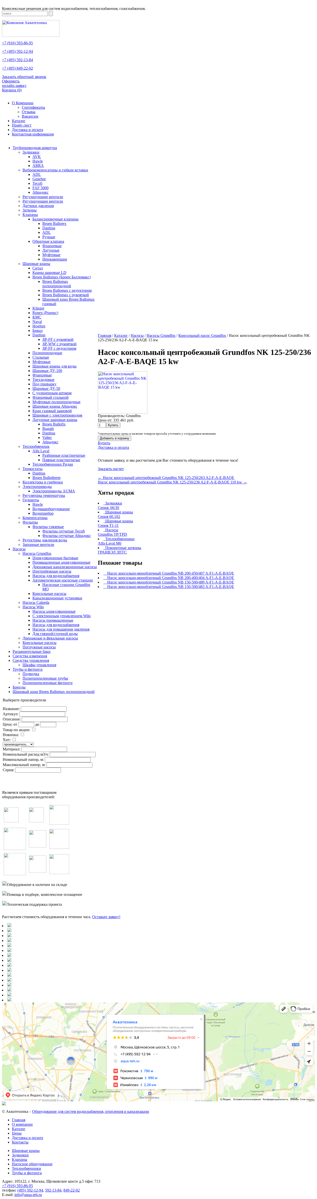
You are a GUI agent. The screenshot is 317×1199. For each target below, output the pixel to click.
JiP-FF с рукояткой (58, 339)
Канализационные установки (57, 598)
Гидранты (31, 500)
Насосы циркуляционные (54, 611)
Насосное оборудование (32, 1164)
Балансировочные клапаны (55, 219)
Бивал (37, 330)
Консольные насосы (49, 593)
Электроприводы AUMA (53, 491)
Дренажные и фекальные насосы (50, 638)
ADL (36, 174)
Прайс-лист (21, 125)
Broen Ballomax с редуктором (67, 290)
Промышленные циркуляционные (61, 562)
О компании (22, 1124)
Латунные (50, 250)
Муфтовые (51, 255)
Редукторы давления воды (45, 540)
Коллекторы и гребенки (43, 482)
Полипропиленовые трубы (45, 678)
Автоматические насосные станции (62, 580)
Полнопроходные (47, 353)
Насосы (19, 549)
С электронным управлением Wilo (61, 616)
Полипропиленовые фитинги (48, 683)
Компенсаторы (35, 518)
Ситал (37, 268)
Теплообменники (26, 1168)
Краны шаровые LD (49, 272)
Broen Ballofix (54, 424)
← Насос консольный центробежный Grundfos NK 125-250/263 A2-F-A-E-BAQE (166, 478)
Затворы (30, 210)
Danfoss (48, 228)
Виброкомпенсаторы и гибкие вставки (55, 170)
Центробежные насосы (51, 571)
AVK (36, 157)
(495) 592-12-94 (30, 1190)
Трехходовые (43, 379)
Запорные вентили (38, 544)
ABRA (38, 165)
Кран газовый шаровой (52, 411)
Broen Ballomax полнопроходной (56, 283)
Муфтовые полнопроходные (56, 402)
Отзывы (28, 112)
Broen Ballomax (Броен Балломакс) (61, 277)
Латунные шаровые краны (54, 420)
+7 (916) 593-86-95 (17, 1186)
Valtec (47, 437)
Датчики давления (38, 206)
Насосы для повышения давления (60, 629)
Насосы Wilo (33, 607)
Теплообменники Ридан (52, 464)
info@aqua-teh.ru (28, 1195)
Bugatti (48, 428)
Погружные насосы (39, 647)
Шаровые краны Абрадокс (54, 406)
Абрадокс (40, 192)
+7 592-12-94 (17, 51)
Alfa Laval (40, 451)
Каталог (19, 121)
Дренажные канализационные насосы (64, 567)
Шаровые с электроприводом (57, 415)
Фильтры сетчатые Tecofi (63, 531)
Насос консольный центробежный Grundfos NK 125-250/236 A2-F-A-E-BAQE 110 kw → (172, 482)
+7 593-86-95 (17, 43)
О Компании (22, 103)
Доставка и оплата (27, 130)
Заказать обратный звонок (24, 77)
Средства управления (31, 660)
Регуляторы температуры (44, 495)
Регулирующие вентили (43, 197)
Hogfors (38, 326)
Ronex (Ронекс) (45, 313)
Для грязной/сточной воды (55, 634)
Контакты (20, 1142)
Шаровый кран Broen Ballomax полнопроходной (54, 692)
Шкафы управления (39, 665)
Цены (17, 1133)
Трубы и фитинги (28, 669)
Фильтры (30, 522)
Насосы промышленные (52, 620)
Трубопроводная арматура (35, 148)
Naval (37, 322)
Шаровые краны (36, 264)
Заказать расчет (111, 469)
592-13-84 (53, 1190)
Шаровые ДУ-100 (47, 371)
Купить (104, 443)
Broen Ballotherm (46, 478)
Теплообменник (36, 446)
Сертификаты (33, 107)
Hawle (37, 161)
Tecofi (37, 183)
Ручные (48, 237)
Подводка (31, 674)
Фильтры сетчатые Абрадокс (66, 535)
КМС (36, 317)
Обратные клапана (48, 241)
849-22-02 (71, 1190)
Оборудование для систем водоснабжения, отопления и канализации (90, 1111)
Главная (18, 1120)
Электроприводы (37, 486)
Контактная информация (33, 134)
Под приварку (44, 384)
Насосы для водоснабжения (55, 576)
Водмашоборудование (51, 509)
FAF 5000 (40, 188)
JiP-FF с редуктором (59, 348)
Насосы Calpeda (36, 602)
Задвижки (31, 152)
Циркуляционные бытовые (55, 558)
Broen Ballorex (54, 223)
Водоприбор (42, 513)
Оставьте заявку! (106, 917)
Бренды (19, 687)
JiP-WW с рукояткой (59, 344)
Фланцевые (52, 246)
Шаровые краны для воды (54, 366)
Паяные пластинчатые (61, 460)
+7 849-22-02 (17, 68)
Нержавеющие (54, 259)
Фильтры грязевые (48, 527)
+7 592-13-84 (17, 60)
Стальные (40, 357)
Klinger (38, 308)
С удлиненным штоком (52, 393)
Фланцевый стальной (50, 397)
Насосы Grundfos (37, 553)
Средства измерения (30, 656)
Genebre (39, 179)
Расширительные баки (32, 651)
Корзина (12, 90)
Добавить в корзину (114, 438)
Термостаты (33, 469)
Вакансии (30, 116)
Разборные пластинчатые (63, 455)
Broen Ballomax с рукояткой (65, 295)
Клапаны (30, 215)
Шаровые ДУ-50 (46, 388)
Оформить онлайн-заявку (14, 83)
